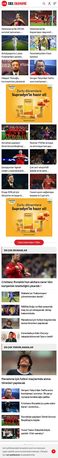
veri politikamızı (13, 455)
